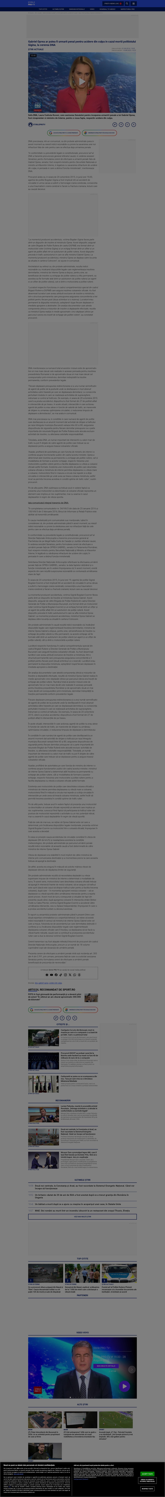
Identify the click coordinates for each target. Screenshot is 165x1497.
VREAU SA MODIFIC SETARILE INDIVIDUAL (147, 1480)
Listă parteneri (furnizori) (81, 1479)
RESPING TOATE (147, 1489)
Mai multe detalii (18, 1474)
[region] (82, 1479)
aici (10, 1486)
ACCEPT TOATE (147, 1474)
